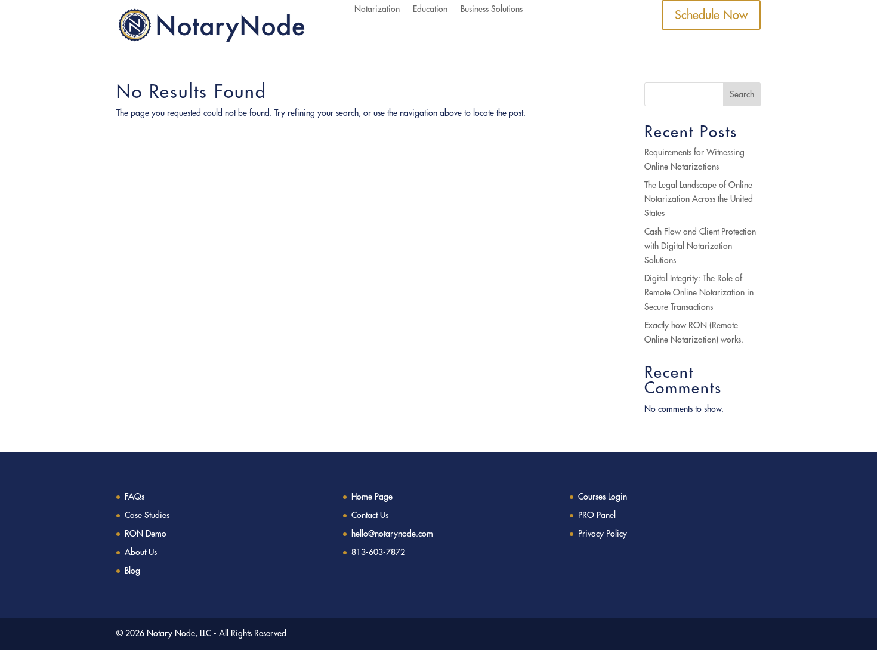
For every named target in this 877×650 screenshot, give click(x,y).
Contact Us (369, 515)
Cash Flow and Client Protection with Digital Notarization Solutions (700, 246)
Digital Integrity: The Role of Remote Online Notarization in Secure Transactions (699, 292)
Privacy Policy (602, 533)
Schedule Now (711, 14)
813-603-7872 (378, 552)
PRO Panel (597, 515)
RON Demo (145, 533)
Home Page (372, 496)
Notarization (377, 9)
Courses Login (602, 496)
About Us (141, 552)
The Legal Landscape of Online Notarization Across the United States (698, 199)
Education (430, 9)
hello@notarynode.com (392, 533)
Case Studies (147, 515)
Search (742, 94)
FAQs (134, 496)
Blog (132, 570)
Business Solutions (492, 9)
